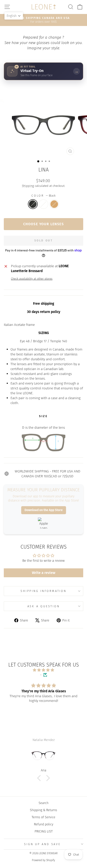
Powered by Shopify (43, 860)
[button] (40, 778)
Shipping (28, 186)
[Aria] (43, 755)
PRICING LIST (44, 831)
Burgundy (43, 204)
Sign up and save (42, 844)
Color (43, 195)
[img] (43, 670)
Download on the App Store (44, 510)
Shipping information (43, 591)
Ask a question (43, 606)
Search (43, 803)
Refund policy (43, 824)
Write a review (43, 573)
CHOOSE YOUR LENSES (43, 224)
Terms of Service (43, 817)
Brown (54, 204)
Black (32, 204)
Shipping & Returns (43, 810)
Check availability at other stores (31, 278)
